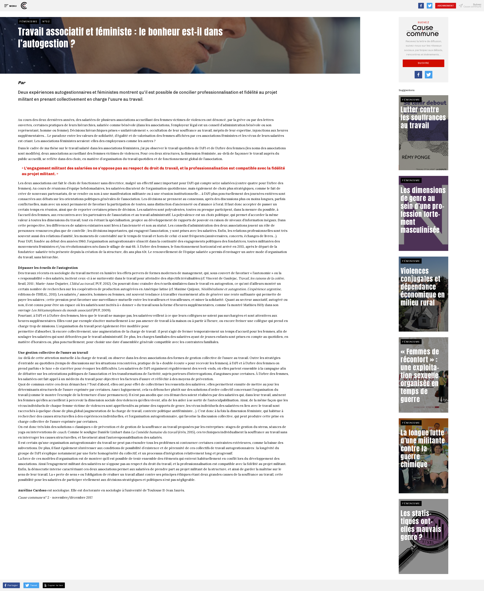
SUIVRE (423, 63)
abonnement (445, 5)
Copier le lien (55, 585)
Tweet (33, 585)
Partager (12, 585)
